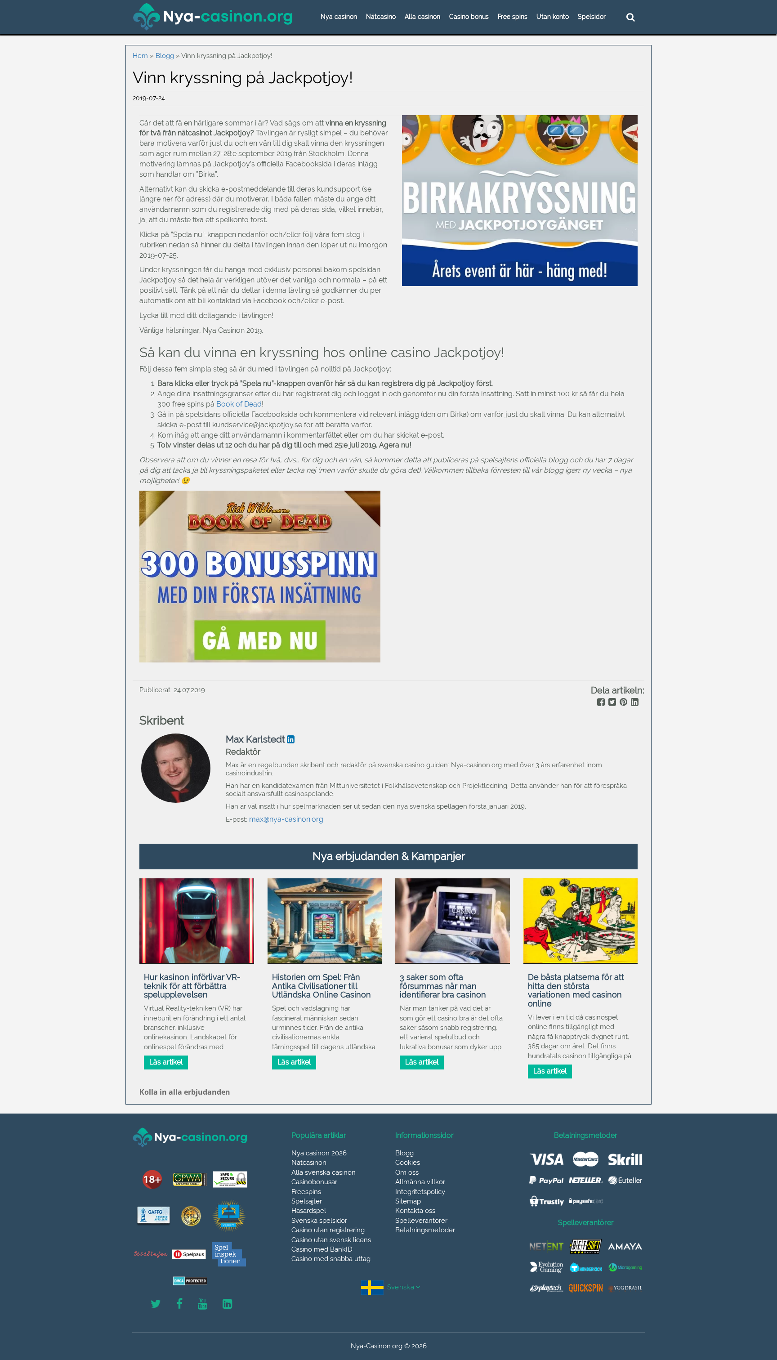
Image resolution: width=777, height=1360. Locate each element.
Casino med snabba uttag (331, 1259)
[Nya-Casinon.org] (213, 16)
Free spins (512, 16)
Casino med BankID (322, 1249)
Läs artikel (166, 1062)
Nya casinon (339, 16)
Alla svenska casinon (323, 1172)
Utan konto (552, 16)
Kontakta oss (415, 1211)
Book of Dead (239, 404)
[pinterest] (622, 703)
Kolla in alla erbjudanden (184, 1092)
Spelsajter (306, 1201)
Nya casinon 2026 (319, 1153)
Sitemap (408, 1201)
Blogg (165, 56)
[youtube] (202, 1304)
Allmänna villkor (420, 1182)
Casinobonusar (314, 1182)
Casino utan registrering (328, 1230)
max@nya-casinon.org (286, 819)
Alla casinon (422, 16)
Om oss (407, 1172)
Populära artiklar (318, 1136)
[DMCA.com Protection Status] (190, 1280)
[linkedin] (634, 703)
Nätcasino (381, 16)
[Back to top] (750, 1313)
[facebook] (600, 703)
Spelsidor (592, 16)
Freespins (306, 1192)
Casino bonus (469, 16)
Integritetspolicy (420, 1192)
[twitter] (611, 703)
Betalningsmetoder (425, 1230)
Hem (140, 56)
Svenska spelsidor (319, 1221)
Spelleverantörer (421, 1221)
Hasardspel (308, 1211)
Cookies (407, 1163)
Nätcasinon (308, 1163)
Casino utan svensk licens (331, 1240)
